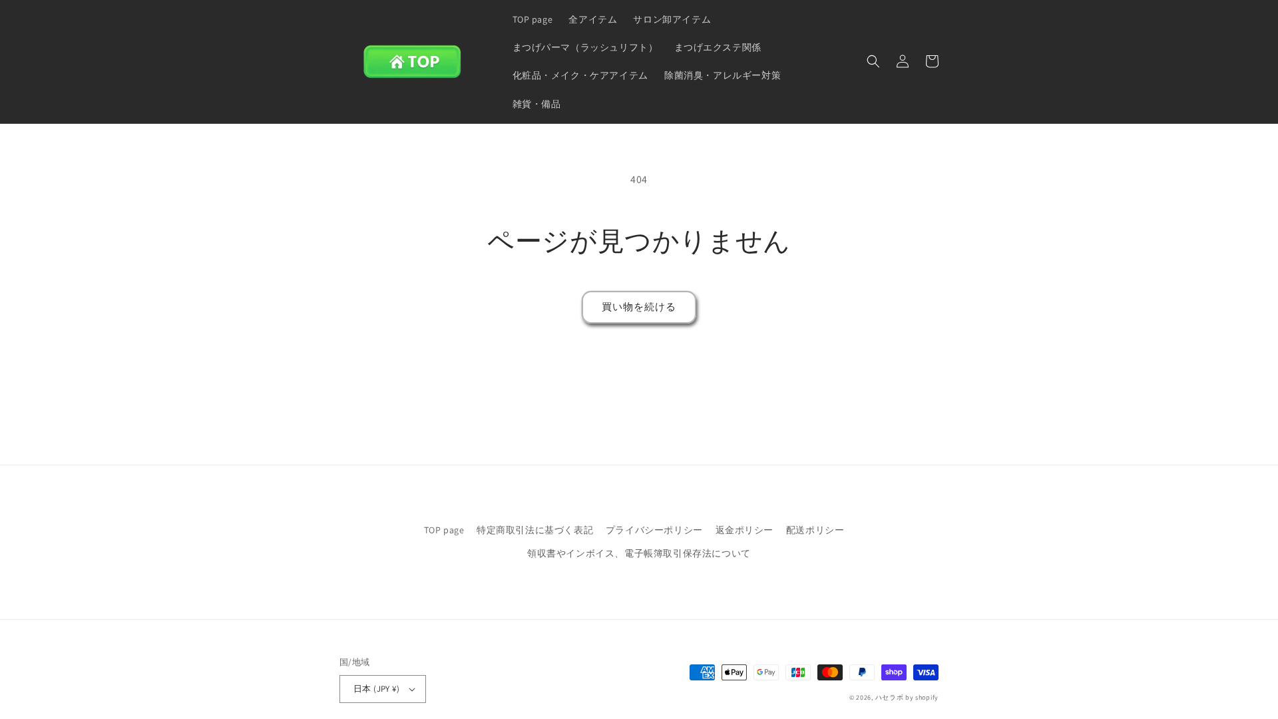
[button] (873, 61)
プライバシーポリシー (654, 530)
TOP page (444, 530)
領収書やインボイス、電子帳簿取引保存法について (639, 553)
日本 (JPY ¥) (376, 688)
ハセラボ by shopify (907, 697)
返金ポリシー (745, 530)
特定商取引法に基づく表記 (535, 530)
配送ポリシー (815, 530)
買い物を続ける (639, 306)
